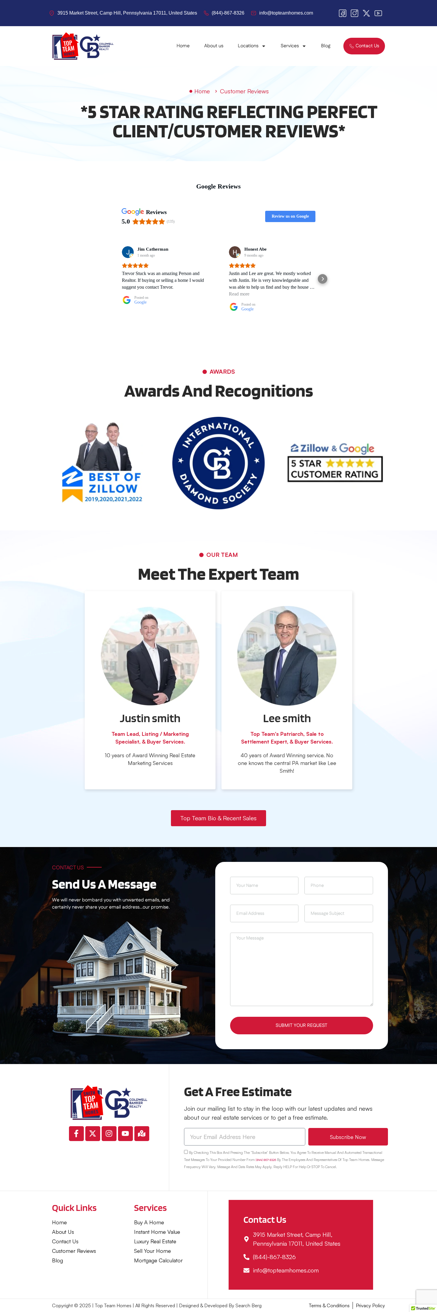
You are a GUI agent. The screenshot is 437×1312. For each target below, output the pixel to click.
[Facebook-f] (76, 1133)
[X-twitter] (92, 1133)
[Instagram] (109, 1133)
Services (290, 46)
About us (213, 46)
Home (183, 46)
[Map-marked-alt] (141, 1133)
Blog (325, 46)
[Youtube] (125, 1133)
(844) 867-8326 (266, 1159)
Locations (248, 46)
